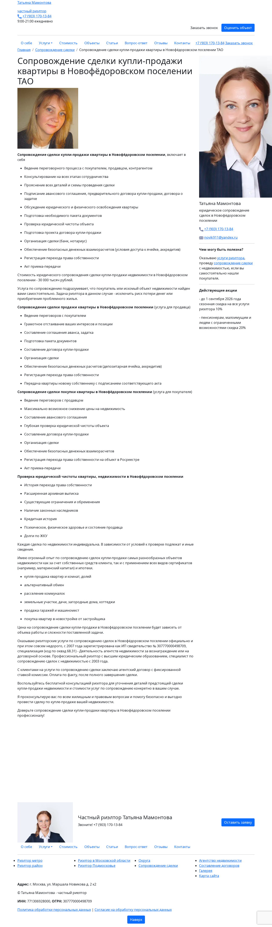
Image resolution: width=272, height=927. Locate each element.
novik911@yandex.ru (221, 237)
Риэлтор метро (29, 860)
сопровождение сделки (233, 263)
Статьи (112, 43)
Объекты (91, 43)
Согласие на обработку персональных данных (133, 909)
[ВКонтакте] (245, 846)
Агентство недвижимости (220, 860)
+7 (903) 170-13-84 (37, 16)
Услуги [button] (44, 43)
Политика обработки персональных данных (54, 909)
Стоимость (68, 43)
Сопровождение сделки (158, 865)
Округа (144, 860)
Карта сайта (209, 875)
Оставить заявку (238, 822)
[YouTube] (250, 846)
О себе (26, 43)
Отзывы (160, 43)
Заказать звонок (204, 27)
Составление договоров (219, 865)
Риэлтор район (29, 865)
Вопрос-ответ (136, 43)
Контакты (182, 43)
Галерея (205, 870)
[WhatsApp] (243, 846)
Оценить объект (238, 27)
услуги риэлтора (230, 258)
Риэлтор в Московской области (104, 860)
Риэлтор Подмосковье (96, 865)
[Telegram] (253, 846)
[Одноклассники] (248, 846)
